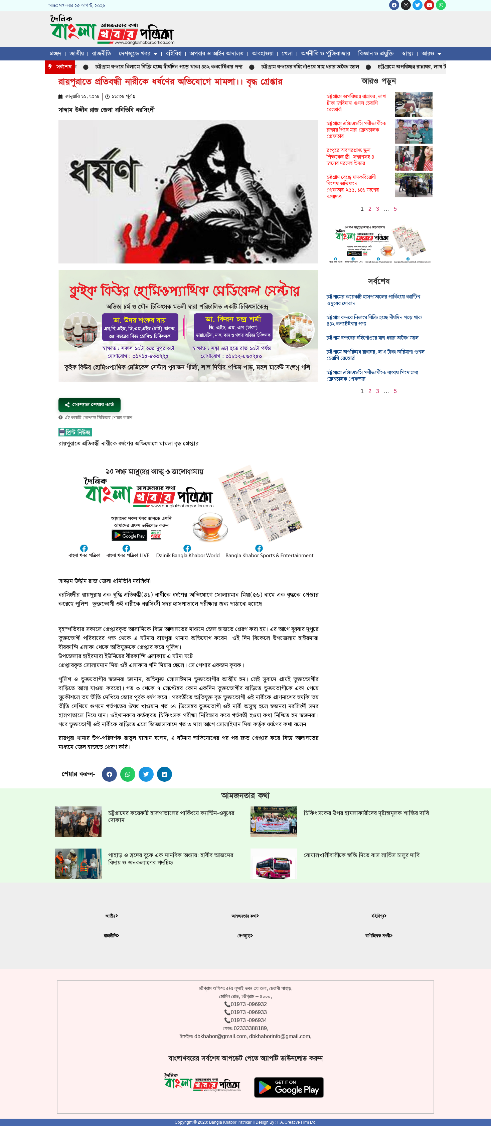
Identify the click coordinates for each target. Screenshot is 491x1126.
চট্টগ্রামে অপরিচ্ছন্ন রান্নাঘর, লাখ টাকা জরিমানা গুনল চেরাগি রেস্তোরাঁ (356, 103)
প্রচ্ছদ (55, 53)
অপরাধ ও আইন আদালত (216, 53)
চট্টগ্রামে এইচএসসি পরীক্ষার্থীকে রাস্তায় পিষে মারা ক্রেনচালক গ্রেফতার (356, 130)
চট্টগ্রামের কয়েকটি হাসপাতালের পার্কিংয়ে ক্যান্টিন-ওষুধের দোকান (374, 300)
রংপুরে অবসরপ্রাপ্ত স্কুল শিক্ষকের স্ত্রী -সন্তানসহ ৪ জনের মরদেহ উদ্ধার (350, 156)
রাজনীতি (101, 53)
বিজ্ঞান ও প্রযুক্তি (376, 53)
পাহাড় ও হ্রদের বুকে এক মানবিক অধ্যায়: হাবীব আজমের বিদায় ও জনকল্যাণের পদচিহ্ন (170, 859)
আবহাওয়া (263, 53)
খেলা (287, 53)
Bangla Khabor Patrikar (230, 1122)
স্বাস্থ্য (407, 53)
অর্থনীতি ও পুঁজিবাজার (325, 53)
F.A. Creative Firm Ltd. (296, 1122)
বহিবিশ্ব (173, 53)
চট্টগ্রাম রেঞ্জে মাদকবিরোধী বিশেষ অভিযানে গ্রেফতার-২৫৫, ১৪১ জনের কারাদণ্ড (353, 187)
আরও (428, 53)
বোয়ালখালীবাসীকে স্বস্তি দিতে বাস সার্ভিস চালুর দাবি (362, 855)
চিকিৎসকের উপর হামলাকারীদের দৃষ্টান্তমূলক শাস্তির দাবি (366, 813)
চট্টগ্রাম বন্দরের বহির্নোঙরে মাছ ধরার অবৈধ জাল (285, 67)
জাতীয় (76, 53)
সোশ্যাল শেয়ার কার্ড (93, 405)
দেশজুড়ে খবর (134, 53)
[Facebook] (394, 5)
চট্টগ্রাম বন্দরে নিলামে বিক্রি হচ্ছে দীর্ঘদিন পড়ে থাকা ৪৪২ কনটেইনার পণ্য (143, 67)
